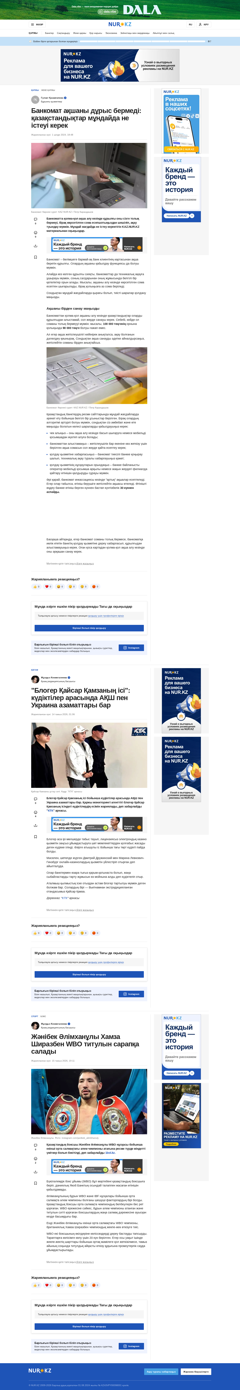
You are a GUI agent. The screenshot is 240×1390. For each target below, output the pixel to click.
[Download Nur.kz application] (120, 10)
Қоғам (34, 670)
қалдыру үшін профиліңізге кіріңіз (106, 615)
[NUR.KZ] (120, 24)
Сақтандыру (63, 33)
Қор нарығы (95, 33)
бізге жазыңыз (85, 563)
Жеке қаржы (79, 33)
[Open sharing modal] (35, 246)
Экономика (111, 33)
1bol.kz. (110, 1152)
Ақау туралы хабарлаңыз (161, 1371)
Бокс (43, 1016)
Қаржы (33, 33)
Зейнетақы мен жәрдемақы (135, 33)
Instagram (133, 647)
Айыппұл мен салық (163, 33)
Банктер (49, 33)
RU (190, 24)
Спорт (34, 1016)
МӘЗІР (39, 24)
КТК (50, 810)
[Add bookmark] (35, 257)
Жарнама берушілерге (196, 1371)
